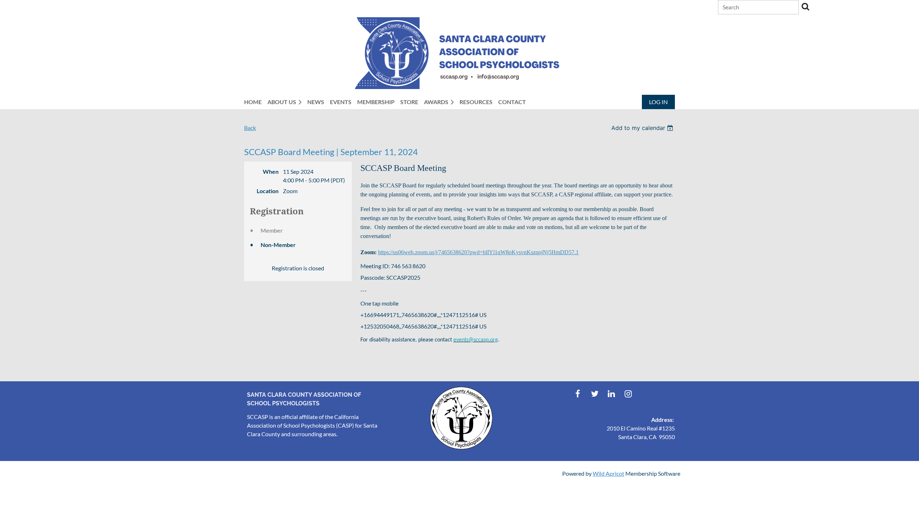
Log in (658, 101)
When (271, 171)
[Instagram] (628, 394)
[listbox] (643, 128)
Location (268, 190)
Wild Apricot (608, 473)
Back (250, 127)
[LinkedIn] (611, 394)
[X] (595, 394)
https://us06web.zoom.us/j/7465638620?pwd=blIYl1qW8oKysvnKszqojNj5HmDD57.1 (478, 252)
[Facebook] (578, 394)
